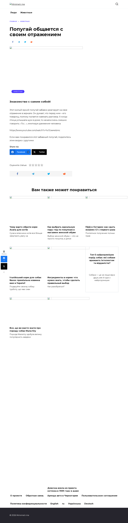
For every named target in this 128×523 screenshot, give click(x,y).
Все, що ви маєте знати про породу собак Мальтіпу (25, 329)
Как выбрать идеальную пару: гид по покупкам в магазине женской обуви (62, 230)
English (54, 503)
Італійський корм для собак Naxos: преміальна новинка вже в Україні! (25, 280)
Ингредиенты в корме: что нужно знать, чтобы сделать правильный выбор (64, 280)
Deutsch (88, 503)
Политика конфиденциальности (28, 503)
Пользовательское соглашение (99, 495)
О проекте (16, 495)
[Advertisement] (99, 57)
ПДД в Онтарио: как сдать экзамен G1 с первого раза (100, 228)
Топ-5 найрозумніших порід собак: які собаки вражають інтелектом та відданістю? (102, 259)
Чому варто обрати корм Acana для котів (23, 228)
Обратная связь (35, 495)
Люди (13, 12)
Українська (74, 503)
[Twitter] (4, 266)
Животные (26, 12)
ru (63, 503)
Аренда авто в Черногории (62, 495)
